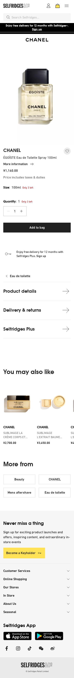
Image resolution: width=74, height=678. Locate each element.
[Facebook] (6, 651)
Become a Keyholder (21, 553)
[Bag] (57, 6)
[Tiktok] (29, 651)
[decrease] (8, 211)
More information (15, 164)
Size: (12, 187)
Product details (19, 291)
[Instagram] (18, 651)
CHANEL (12, 150)
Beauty (19, 479)
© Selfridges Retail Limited (37, 671)
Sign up (37, 29)
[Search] (8, 17)
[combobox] (40, 17)
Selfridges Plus (19, 329)
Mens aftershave (19, 492)
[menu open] (66, 6)
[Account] (48, 6)
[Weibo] (52, 651)
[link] (17, 435)
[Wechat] (41, 651)
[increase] (21, 211)
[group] (37, 414)
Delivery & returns (22, 310)
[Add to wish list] (67, 151)
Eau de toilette (20, 276)
